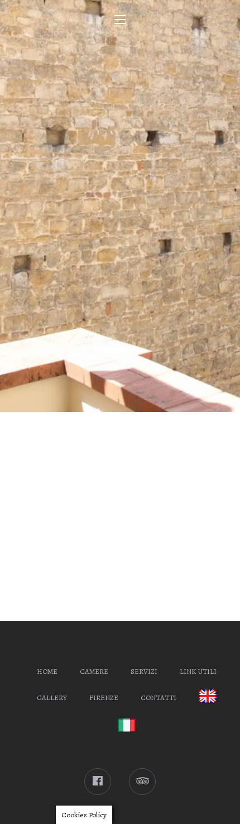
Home (47, 671)
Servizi (144, 671)
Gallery (52, 697)
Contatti (158, 697)
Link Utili (198, 671)
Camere (94, 671)
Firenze (103, 697)
